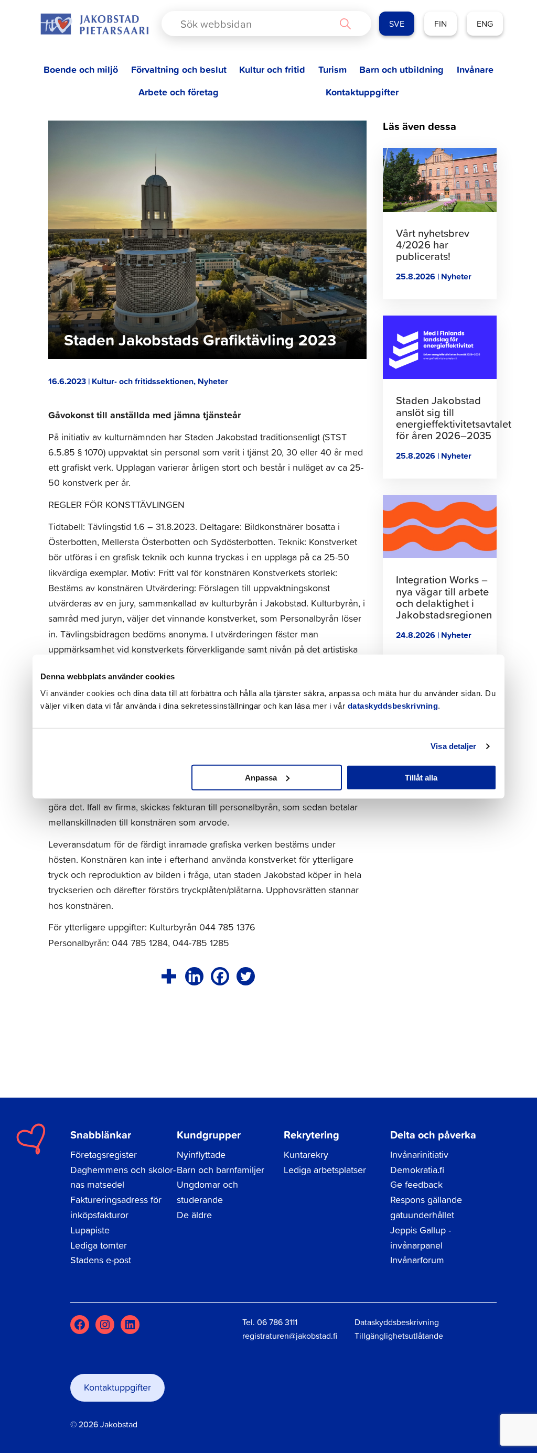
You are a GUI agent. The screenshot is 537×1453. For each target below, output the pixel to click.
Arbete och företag (178, 92)
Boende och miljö (81, 69)
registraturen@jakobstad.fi (289, 1335)
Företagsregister (103, 1154)
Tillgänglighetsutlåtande (399, 1335)
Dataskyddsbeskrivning (397, 1322)
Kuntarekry (306, 1154)
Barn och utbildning (401, 69)
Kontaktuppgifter (362, 92)
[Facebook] (220, 976)
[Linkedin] (194, 976)
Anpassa (261, 777)
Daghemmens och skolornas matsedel (123, 1177)
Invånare (475, 69)
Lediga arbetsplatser (325, 1169)
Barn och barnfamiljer (220, 1169)
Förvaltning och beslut (179, 69)
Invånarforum (417, 1259)
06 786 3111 (277, 1322)
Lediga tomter (98, 1245)
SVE (396, 23)
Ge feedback (416, 1184)
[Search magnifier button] (345, 23)
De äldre (194, 1214)
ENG (485, 23)
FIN (440, 23)
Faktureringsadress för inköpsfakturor (116, 1207)
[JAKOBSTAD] (94, 24)
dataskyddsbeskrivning (393, 705)
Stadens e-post (100, 1259)
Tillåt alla (421, 777)
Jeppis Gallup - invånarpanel (420, 1237)
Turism (332, 69)
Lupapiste (90, 1230)
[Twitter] (246, 976)
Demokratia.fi (417, 1169)
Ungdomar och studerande (207, 1192)
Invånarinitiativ (419, 1154)
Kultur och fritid (272, 69)
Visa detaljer (453, 746)
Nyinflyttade (201, 1154)
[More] (168, 976)
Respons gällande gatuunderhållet (426, 1207)
